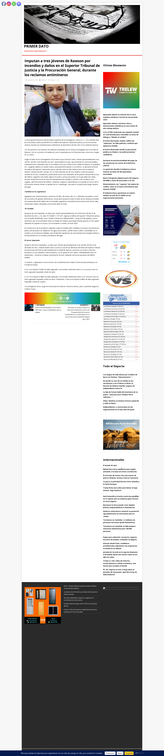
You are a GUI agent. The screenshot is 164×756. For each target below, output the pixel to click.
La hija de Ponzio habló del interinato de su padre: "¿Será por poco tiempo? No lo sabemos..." (120, 394)
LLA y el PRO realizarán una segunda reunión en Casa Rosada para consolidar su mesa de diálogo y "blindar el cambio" (121, 134)
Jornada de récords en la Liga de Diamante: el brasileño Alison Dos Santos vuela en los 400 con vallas (120, 554)
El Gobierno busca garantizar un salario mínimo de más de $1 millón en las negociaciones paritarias (119, 195)
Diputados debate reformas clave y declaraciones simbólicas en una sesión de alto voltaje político (120, 125)
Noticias (52, 80)
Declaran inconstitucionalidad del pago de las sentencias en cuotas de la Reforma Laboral (120, 163)
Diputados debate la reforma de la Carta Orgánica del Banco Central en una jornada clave (120, 117)
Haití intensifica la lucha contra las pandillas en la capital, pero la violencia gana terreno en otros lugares (121, 498)
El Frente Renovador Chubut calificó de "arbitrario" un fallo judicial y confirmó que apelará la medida (120, 143)
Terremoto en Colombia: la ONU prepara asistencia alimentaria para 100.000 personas (119, 528)
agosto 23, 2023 (32, 80)
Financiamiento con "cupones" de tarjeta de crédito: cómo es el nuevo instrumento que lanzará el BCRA (121, 186)
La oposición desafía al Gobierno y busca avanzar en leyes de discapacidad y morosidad (119, 171)
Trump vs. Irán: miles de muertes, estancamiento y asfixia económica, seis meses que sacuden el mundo (119, 563)
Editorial (43, 80)
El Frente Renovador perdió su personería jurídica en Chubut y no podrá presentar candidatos (119, 152)
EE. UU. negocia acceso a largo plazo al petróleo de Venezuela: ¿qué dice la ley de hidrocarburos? (120, 572)
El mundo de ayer (110, 465)
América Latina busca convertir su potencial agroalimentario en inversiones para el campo (121, 513)
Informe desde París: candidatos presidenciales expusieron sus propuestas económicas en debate (120, 545)
